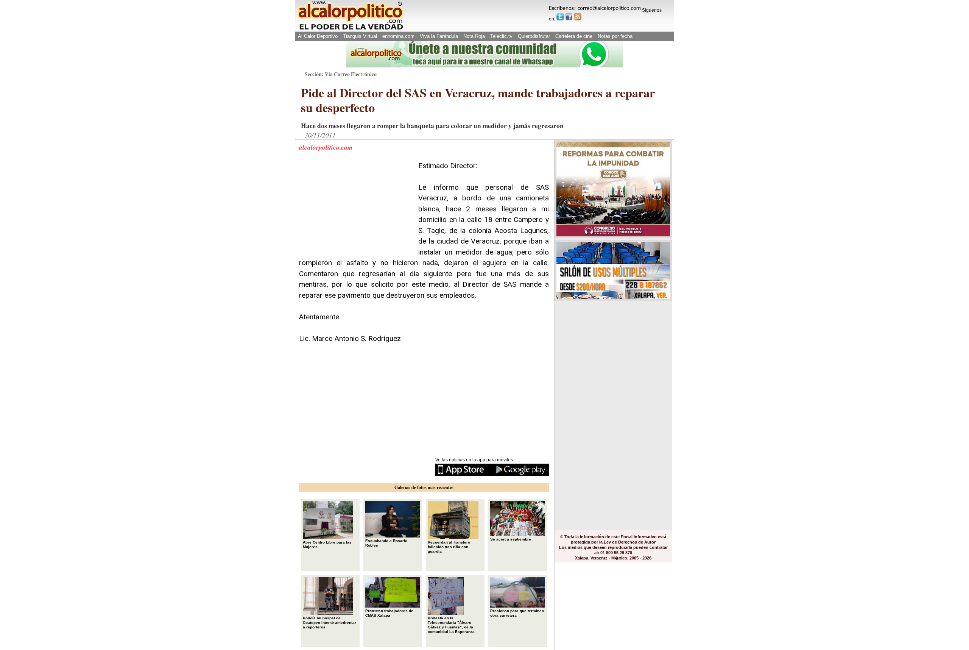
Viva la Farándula (439, 36)
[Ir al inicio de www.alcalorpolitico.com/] (350, 29)
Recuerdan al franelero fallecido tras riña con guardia (449, 546)
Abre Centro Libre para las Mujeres (327, 544)
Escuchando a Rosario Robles (386, 543)
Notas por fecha (615, 36)
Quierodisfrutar (534, 36)
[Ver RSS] (577, 16)
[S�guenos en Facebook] (569, 16)
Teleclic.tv (501, 36)
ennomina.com (398, 36)
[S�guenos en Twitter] (560, 16)
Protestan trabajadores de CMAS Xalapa (389, 613)
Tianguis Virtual (360, 36)
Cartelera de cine (573, 36)
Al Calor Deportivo (318, 36)
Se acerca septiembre (510, 539)
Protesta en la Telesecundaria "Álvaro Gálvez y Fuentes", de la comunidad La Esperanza (451, 625)
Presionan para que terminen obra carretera (517, 613)
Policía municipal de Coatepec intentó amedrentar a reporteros (329, 622)
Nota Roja (474, 36)
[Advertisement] (356, 208)
